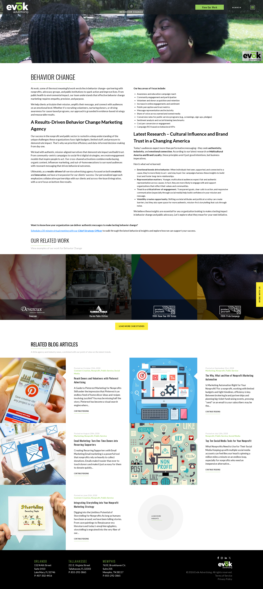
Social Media (234, 436)
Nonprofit (95, 370)
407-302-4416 (44, 575)
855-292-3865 (78, 572)
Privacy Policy (225, 579)
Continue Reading (81, 411)
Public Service (107, 370)
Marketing (210, 370)
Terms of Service (223, 575)
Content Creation (82, 370)
